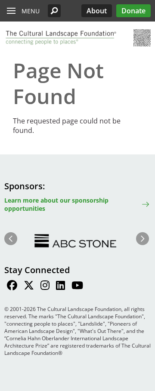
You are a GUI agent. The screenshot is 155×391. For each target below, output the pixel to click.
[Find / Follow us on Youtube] (77, 286)
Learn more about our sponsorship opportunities (56, 204)
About (97, 10)
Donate (133, 10)
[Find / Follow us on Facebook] (12, 286)
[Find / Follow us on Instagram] (45, 286)
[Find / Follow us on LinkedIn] (60, 286)
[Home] (60, 38)
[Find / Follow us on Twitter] (29, 286)
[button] (54, 10)
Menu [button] (31, 11)
